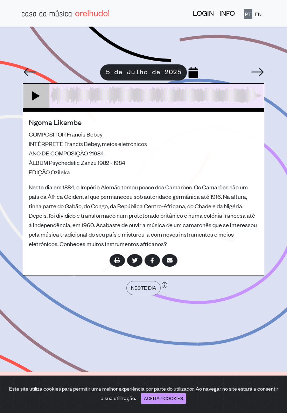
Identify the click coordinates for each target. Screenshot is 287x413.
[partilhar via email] (169, 260)
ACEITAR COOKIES (163, 398)
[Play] (36, 96)
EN (258, 14)
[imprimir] (117, 260)
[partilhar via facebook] (152, 260)
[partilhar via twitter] (134, 260)
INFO (227, 13)
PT (248, 14)
